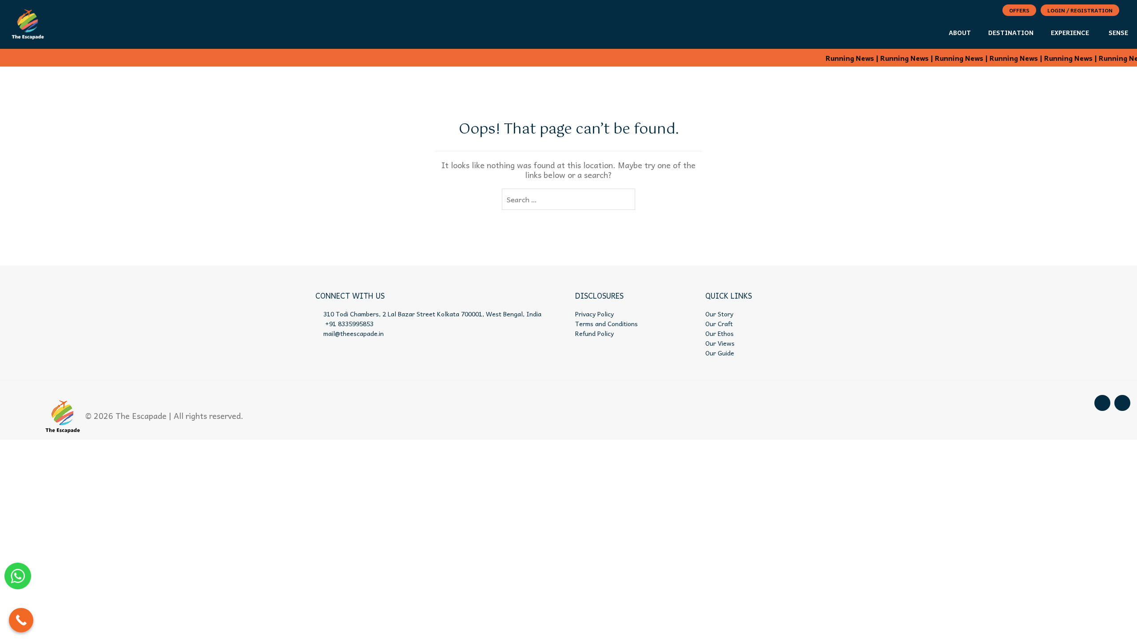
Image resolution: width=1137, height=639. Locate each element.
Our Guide (719, 353)
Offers (1019, 10)
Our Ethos (719, 333)
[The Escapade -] (28, 22)
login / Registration (1080, 10)
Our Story (719, 314)
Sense (1118, 32)
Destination (1011, 32)
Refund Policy (594, 333)
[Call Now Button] (21, 620)
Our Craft (719, 323)
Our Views (720, 343)
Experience (1070, 32)
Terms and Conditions (606, 323)
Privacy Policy (594, 314)
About (960, 32)
